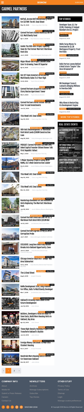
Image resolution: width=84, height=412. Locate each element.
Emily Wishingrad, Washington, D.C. (41, 55)
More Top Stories (70, 117)
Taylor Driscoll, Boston (37, 81)
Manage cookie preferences (69, 401)
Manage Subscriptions (39, 390)
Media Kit (6, 390)
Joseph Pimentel (36, 276)
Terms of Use (63, 390)
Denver (34, 60)
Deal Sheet (50, 17)
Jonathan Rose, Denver (38, 67)
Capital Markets (48, 31)
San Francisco (40, 101)
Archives (33, 386)
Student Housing (48, 341)
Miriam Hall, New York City (39, 153)
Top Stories (34, 397)
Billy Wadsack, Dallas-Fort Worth (40, 38)
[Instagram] (16, 407)
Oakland (42, 243)
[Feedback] (21, 407)
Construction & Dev (47, 229)
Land (52, 285)
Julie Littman (35, 306)
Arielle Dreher (36, 108)
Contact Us (6, 401)
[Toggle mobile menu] (3, 2)
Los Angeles (36, 229)
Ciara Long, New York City (39, 25)
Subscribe (79, 2)
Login (60, 397)
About (4, 386)
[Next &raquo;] (19, 370)
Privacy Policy (64, 386)
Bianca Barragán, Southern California (41, 237)
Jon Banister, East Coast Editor (40, 223)
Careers (5, 397)
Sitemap (61, 393)
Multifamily (50, 44)
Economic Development (46, 60)
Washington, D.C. (39, 44)
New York (42, 17)
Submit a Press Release (11, 393)
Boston (42, 73)
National (39, 31)
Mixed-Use (50, 354)
